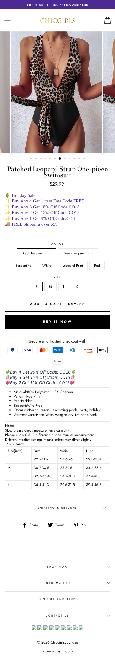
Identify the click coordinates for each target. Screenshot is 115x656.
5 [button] (50, 159)
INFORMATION (57, 583)
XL (77, 286)
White (46, 265)
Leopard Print (73, 265)
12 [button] (84, 159)
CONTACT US (57, 615)
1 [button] (31, 159)
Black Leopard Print (36, 253)
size (57, 277)
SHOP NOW (57, 567)
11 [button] (79, 159)
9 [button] (70, 159)
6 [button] (55, 159)
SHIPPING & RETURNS (57, 508)
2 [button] (36, 159)
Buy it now (57, 321)
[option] (57, 5)
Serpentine (23, 265)
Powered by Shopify (57, 651)
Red (97, 265)
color (57, 244)
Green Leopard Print (78, 253)
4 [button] (46, 159)
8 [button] (65, 159)
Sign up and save (57, 599)
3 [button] (41, 159)
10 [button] (74, 159)
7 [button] (60, 158)
